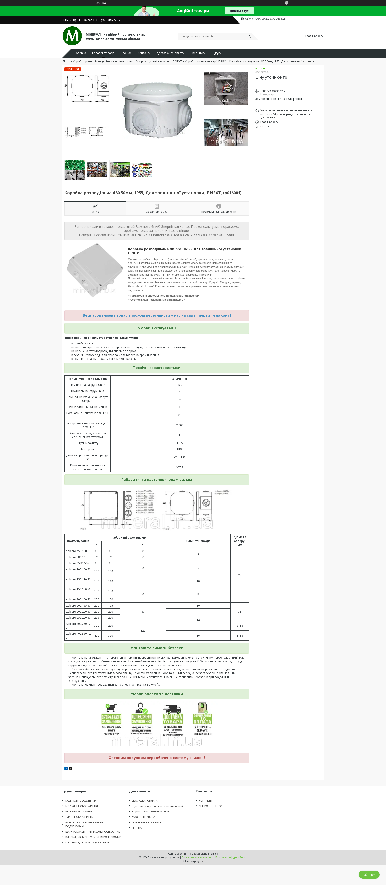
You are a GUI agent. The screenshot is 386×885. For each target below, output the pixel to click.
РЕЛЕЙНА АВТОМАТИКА (79, 811)
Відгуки (216, 53)
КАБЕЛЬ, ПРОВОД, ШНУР (80, 800)
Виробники (197, 53)
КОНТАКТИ (205, 800)
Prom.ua (213, 853)
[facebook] (66, 769)
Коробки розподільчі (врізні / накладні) (99, 61)
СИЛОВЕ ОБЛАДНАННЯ (79, 817)
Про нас (126, 53)
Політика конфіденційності (231, 857)
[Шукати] (249, 36)
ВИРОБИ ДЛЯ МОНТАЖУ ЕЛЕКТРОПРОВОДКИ (93, 837)
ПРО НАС (137, 828)
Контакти (144, 53)
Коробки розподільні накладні (148, 61)
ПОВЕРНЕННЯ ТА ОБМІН (146, 822)
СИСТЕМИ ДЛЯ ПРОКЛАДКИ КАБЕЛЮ (88, 842)
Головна (80, 53)
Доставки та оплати (170, 53)
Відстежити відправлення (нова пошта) (157, 806)
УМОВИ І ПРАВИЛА (143, 817)
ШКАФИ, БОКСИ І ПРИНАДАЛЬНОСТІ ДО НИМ (93, 831)
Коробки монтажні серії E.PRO (205, 61)
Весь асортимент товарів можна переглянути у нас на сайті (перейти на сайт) (157, 315)
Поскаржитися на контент (197, 857)
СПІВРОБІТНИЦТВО (210, 806)
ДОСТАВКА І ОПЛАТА (144, 800)
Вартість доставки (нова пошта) (152, 811)
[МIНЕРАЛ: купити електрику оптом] (72, 36)
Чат (372, 874)
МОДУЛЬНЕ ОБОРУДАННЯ (81, 806)
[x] (70, 769)
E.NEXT (177, 61)
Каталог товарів (103, 53)
